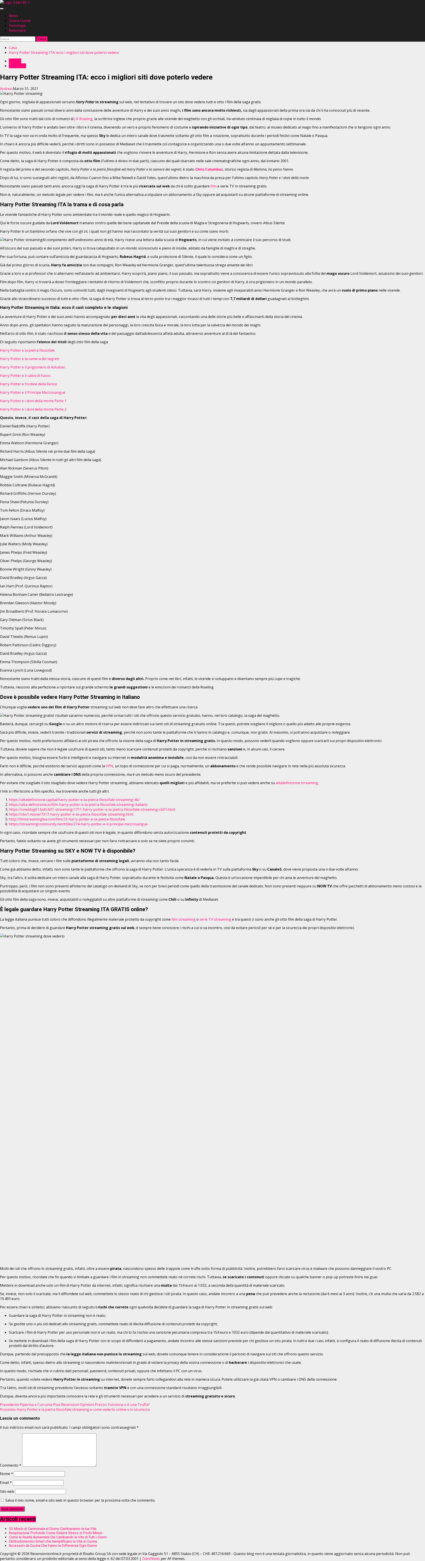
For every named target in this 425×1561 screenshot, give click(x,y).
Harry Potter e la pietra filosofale (27, 350)
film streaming (183, 919)
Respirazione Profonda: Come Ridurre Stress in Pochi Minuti (55, 1533)
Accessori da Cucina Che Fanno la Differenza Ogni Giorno (53, 1545)
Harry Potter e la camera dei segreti (29, 358)
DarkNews (151, 1558)
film (213, 186)
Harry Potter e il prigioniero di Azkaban (32, 367)
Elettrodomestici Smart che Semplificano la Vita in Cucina (53, 1541)
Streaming (17, 65)
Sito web (7, 1491)
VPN (109, 766)
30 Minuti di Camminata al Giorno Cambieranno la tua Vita (52, 1529)
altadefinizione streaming (297, 782)
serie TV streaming (215, 919)
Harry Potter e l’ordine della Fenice (28, 384)
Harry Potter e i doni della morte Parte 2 (33, 409)
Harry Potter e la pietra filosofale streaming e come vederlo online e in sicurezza (75, 1409)
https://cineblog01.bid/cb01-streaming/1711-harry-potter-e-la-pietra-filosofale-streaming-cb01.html (92, 809)
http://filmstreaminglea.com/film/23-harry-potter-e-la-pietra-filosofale (67, 819)
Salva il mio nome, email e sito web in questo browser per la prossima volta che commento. (80, 1500)
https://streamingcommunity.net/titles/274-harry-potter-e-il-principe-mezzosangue (78, 824)
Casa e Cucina (20, 21)
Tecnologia (17, 25)
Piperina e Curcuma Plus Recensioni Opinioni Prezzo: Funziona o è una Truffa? (75, 1404)
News (13, 16)
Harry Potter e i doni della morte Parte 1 (33, 400)
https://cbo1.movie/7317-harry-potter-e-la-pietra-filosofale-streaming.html (71, 814)
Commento (10, 1465)
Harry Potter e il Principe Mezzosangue (32, 392)
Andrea (6, 88)
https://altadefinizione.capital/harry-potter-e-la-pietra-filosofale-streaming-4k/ (74, 799)
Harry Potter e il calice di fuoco (25, 375)
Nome (6, 1473)
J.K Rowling (83, 118)
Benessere (17, 30)
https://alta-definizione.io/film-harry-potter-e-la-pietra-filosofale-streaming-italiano (78, 804)
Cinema (15, 60)
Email (6, 1482)
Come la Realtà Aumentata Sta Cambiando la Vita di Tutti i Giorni (58, 1537)
